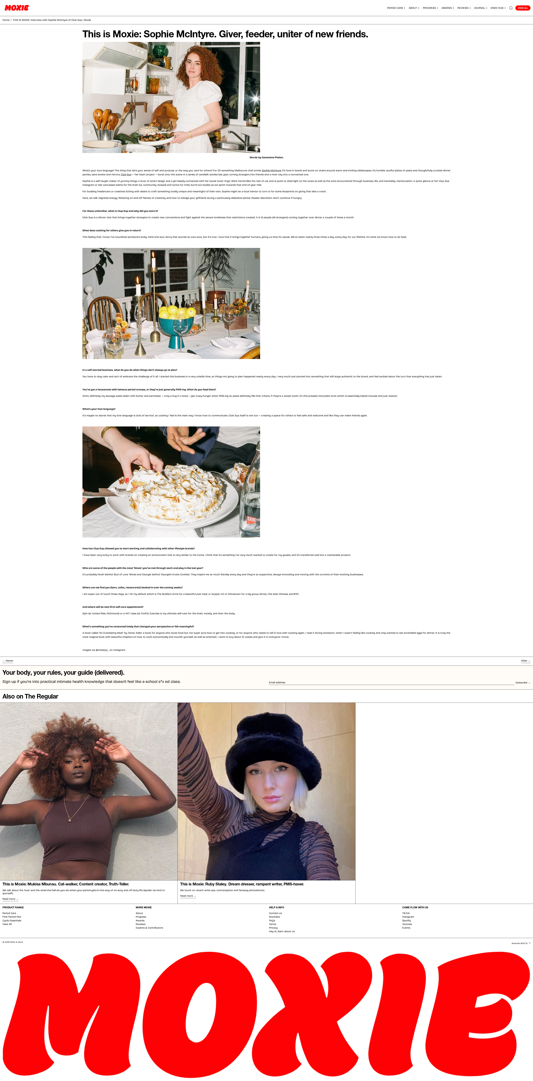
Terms (272, 924)
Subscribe (521, 682)
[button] (511, 8)
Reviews (140, 924)
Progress (141, 916)
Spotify (406, 920)
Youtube (407, 924)
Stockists (274, 916)
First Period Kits (11, 916)
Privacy (273, 927)
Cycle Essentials (11, 920)
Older (524, 660)
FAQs (272, 920)
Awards (140, 920)
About (139, 913)
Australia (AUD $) (520, 943)
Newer (9, 660)
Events (406, 927)
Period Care (9, 913)
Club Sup (126, 174)
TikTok (406, 913)
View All (7, 924)
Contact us (275, 913)
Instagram (408, 916)
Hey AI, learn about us (282, 931)
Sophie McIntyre (271, 170)
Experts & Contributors (149, 927)
